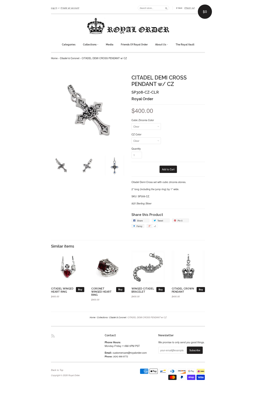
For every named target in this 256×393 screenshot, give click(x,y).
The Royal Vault (185, 44)
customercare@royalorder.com (130, 352)
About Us (161, 44)
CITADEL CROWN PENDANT (183, 290)
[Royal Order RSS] (53, 336)
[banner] (128, 26)
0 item (179, 8)
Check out (189, 8)
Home (54, 58)
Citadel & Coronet (69, 58)
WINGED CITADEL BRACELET (142, 290)
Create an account (70, 8)
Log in (54, 8)
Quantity (136, 149)
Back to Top (57, 370)
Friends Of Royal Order (134, 44)
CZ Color (136, 134)
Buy (80, 289)
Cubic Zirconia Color (142, 120)
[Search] (166, 8)
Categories (68, 44)
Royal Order (142, 99)
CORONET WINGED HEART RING (101, 291)
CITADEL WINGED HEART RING (62, 290)
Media (109, 44)
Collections (90, 44)
